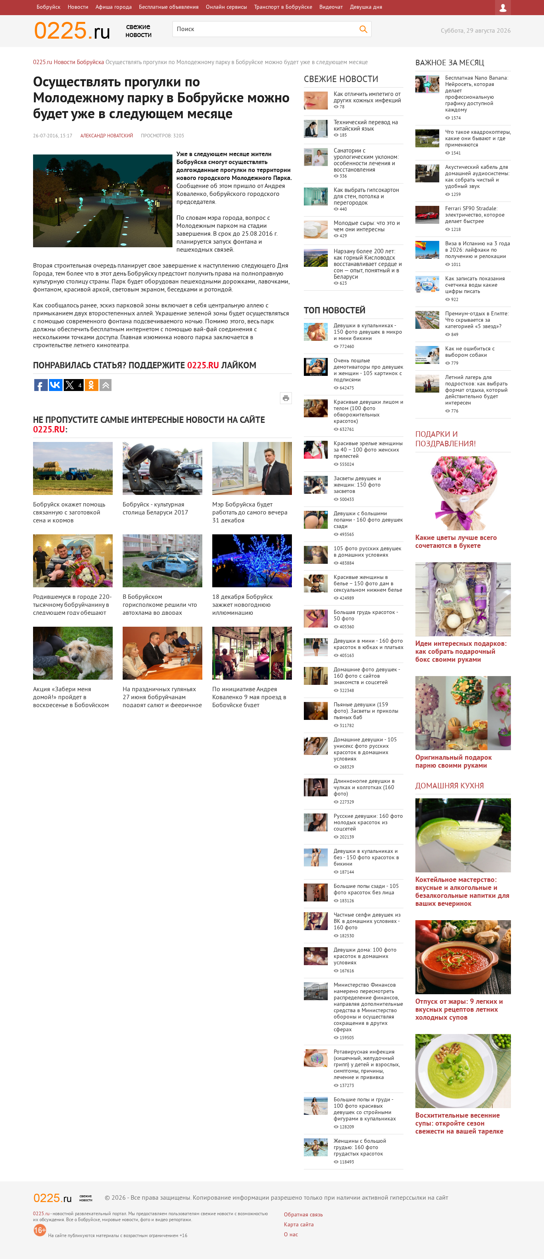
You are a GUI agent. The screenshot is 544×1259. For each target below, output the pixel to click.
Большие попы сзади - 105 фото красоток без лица (366, 889)
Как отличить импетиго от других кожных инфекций (367, 98)
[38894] (463, 835)
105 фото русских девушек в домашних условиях (367, 552)
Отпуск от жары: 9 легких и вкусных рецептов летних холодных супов (459, 1009)
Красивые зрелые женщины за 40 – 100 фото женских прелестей (368, 450)
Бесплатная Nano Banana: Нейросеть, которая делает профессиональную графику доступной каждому (476, 94)
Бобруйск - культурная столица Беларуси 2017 (155, 509)
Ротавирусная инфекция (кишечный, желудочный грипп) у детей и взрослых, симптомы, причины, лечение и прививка (366, 1065)
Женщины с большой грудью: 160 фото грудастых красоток (360, 1147)
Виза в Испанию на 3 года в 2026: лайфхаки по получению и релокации (477, 250)
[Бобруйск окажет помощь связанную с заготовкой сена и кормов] (73, 468)
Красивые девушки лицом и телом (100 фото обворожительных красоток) (368, 412)
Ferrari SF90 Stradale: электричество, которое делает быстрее (475, 215)
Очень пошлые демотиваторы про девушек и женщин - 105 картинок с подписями (368, 370)
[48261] (463, 599)
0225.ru (41, 1214)
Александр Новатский (106, 136)
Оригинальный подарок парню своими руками (453, 761)
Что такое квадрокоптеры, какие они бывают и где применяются (478, 139)
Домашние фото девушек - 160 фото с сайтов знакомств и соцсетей (367, 676)
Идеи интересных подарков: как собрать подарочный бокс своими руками (461, 652)
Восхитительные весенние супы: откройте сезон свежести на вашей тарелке (459, 1123)
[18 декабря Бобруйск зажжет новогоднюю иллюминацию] (252, 560)
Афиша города (114, 7)
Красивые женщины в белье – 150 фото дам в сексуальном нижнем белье (368, 584)
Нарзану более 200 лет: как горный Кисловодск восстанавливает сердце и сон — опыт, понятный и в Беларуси (368, 264)
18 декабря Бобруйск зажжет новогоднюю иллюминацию (242, 605)
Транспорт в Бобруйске (283, 7)
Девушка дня (366, 7)
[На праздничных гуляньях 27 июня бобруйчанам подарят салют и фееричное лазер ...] (162, 653)
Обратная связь (303, 1215)
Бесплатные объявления (169, 7)
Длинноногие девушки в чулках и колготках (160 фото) (364, 788)
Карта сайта (299, 1225)
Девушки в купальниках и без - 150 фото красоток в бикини (366, 858)
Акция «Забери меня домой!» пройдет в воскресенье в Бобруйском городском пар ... (71, 701)
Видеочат (331, 7)
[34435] (463, 713)
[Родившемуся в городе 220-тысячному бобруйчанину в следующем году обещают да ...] (73, 560)
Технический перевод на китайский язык (366, 126)
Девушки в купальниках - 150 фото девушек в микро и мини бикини (368, 332)
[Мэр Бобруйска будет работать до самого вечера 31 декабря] (252, 468)
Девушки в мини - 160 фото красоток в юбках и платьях (368, 644)
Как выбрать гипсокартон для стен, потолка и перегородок (366, 197)
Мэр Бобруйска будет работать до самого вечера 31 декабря (250, 513)
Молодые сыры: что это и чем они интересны (367, 227)
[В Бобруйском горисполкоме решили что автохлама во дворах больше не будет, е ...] (162, 560)
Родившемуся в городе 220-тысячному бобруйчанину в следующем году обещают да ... (72, 609)
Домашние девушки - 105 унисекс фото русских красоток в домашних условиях (365, 749)
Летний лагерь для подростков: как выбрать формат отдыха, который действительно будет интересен (476, 390)
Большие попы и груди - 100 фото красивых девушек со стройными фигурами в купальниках (365, 1109)
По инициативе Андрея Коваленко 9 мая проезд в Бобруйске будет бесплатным (249, 701)
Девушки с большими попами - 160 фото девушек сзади (368, 520)
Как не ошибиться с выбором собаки (470, 352)
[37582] (463, 957)
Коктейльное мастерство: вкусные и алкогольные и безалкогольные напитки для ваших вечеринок (462, 892)
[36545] (463, 1071)
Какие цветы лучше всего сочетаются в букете (456, 542)
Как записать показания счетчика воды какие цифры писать (475, 285)
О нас (291, 1235)
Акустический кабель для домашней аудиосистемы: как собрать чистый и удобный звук (477, 177)
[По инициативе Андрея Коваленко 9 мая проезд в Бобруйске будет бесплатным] (252, 653)
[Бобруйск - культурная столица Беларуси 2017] (162, 468)
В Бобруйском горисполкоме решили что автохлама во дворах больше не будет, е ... (160, 609)
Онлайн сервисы (226, 7)
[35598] (463, 493)
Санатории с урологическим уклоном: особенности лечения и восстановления (366, 160)
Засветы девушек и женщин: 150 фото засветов (357, 485)
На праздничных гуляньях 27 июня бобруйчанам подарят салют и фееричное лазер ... (162, 701)
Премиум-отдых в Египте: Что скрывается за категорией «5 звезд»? (477, 320)
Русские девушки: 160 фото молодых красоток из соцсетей (368, 823)
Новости (78, 7)
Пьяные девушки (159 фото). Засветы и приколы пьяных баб (366, 711)
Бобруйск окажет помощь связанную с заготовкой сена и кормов (69, 513)
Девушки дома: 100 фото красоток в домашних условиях (365, 956)
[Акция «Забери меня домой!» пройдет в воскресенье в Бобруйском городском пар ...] (73, 653)
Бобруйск (49, 7)
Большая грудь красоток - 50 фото (366, 615)
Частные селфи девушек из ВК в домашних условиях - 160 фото (367, 921)
